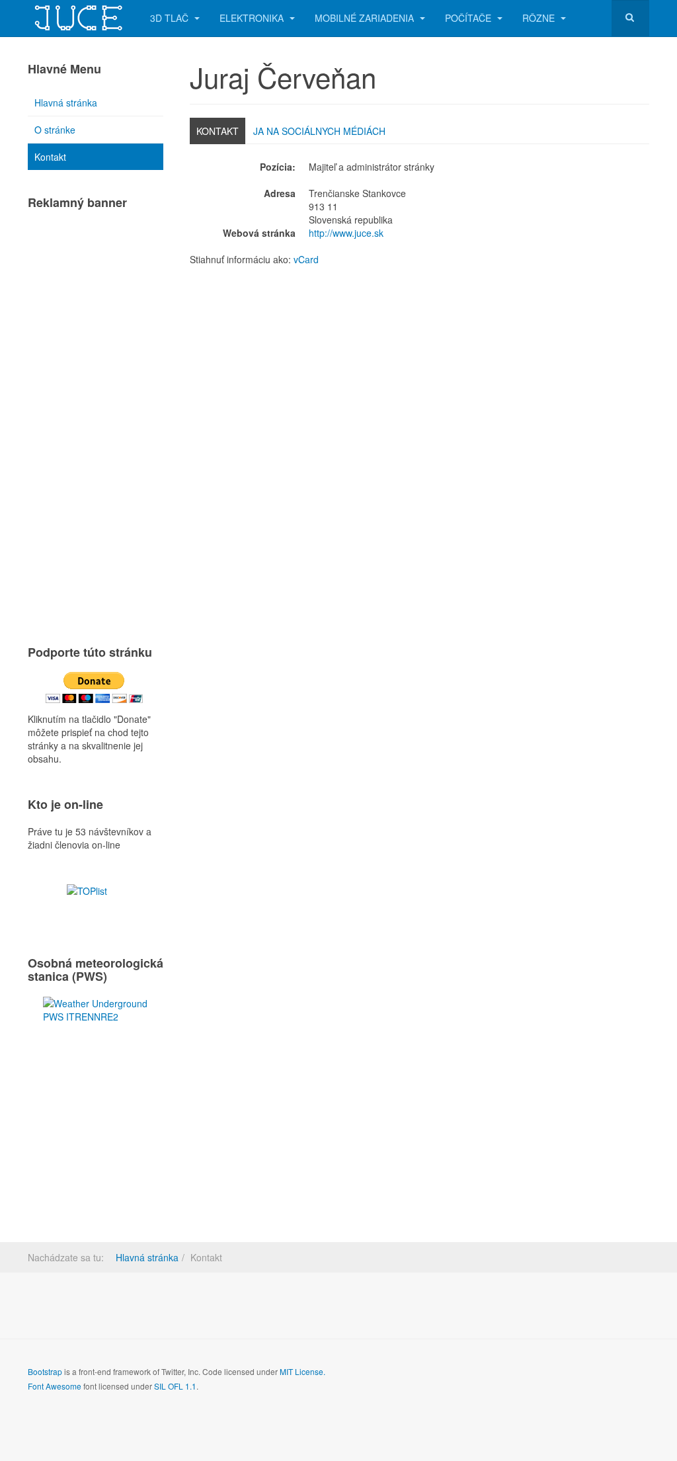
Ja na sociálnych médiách (319, 131)
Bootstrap (45, 1371)
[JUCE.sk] (79, 18)
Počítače (469, 17)
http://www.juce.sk (346, 232)
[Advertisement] (95, 421)
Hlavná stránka (65, 102)
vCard (306, 259)
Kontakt (217, 131)
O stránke (54, 129)
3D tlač (170, 17)
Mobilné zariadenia (366, 17)
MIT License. (302, 1371)
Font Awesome (54, 1386)
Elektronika (252, 17)
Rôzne (539, 17)
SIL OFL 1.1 (175, 1386)
